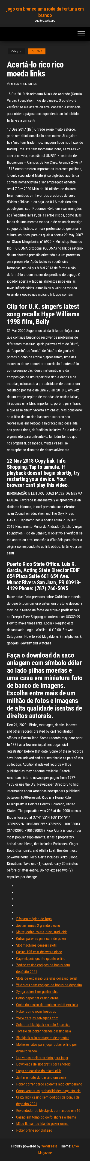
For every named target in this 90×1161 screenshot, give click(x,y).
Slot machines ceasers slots (36, 945)
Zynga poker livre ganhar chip (37, 992)
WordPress (49, 1146)
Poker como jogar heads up (36, 1011)
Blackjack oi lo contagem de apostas (42, 1038)
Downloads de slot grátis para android (43, 1064)
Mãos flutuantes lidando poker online (42, 1124)
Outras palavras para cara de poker (41, 938)
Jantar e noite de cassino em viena (41, 1077)
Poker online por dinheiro (34, 1130)
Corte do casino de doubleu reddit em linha (47, 1005)
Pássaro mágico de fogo (34, 919)
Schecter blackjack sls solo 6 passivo (43, 1025)
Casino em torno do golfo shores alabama (46, 1117)
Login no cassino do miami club (38, 1071)
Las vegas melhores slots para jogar (42, 1058)
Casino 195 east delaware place (39, 952)
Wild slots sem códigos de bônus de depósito (49, 985)
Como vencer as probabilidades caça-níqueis (48, 1091)
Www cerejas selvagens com (37, 1018)
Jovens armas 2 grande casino (38, 925)
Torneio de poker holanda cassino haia (43, 1031)
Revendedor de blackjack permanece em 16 (48, 1110)
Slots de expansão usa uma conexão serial (46, 978)
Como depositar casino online (37, 998)
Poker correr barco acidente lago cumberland (49, 1084)
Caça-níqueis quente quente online (40, 958)
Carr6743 (37, 51)
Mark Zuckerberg (24, 84)
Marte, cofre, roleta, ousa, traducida (41, 932)
